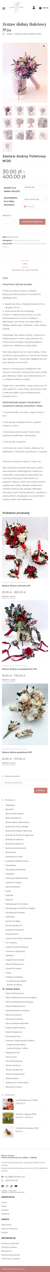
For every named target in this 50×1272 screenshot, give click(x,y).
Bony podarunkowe (14, 813)
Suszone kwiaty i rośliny (17, 1048)
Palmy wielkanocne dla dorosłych (21, 997)
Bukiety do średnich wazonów (20, 835)
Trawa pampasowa (14, 1061)
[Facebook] (2, 1186)
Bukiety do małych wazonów (19, 831)
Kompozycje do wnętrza (17, 904)
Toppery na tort (13, 1052)
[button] (3, 8)
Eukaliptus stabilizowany (17, 861)
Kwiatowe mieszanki (15, 930)
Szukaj (41, 790)
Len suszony (11, 942)
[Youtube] (16, 1186)
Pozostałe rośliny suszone (17, 1010)
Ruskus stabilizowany (15, 1028)
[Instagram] (7, 1186)
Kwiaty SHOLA (12, 934)
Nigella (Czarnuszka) (15, 960)
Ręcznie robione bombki (17, 1023)
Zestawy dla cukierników (17, 1082)
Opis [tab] (25, 264)
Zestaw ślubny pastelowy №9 (17, 752)
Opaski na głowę (13, 968)
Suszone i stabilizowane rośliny (20, 1040)
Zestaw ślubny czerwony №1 (16, 585)
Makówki (10, 955)
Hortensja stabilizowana (17, 878)
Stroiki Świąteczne (14, 1032)
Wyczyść (30, 206)
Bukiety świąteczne (14, 844)
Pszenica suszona (14, 1015)
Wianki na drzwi (13, 1065)
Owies (8, 973)
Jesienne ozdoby (13, 882)
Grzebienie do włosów (17, 981)
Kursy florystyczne (14, 925)
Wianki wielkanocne (15, 1074)
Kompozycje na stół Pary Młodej (20, 908)
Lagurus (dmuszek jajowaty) (19, 938)
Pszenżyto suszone (14, 1019)
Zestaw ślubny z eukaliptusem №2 (19, 669)
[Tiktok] (11, 1186)
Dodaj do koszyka (32, 222)
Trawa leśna (11, 1057)
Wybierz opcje (9, 596)
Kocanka (9, 895)
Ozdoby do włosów (14, 977)
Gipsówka (10, 874)
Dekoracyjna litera (14, 856)
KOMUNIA (10, 917)
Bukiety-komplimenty (16, 848)
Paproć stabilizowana (15, 1006)
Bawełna (10, 809)
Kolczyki (9, 899)
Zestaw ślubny (33, 240)
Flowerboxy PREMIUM (15, 869)
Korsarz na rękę (13, 921)
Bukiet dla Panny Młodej (17, 826)
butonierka (31, 243)
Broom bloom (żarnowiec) (17, 822)
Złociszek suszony (14, 1087)
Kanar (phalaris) (13, 887)
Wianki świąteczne (14, 1070)
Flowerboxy (11, 865)
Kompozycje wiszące (15, 912)
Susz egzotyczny (13, 1036)
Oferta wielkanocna (15, 964)
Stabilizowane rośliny (16, 1044)
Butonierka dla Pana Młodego (10, 201)
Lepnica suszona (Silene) (17, 947)
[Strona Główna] (3, 34)
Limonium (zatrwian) (15, 951)
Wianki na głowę (14, 984)
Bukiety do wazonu (15, 839)
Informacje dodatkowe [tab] (25, 270)
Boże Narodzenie (13, 818)
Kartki (8, 891)
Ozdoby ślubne (19, 240)
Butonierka (11, 852)
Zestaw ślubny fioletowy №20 (28, 34)
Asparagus (10, 805)
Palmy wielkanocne (15, 993)
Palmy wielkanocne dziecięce (19, 1002)
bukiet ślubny (19, 243)
